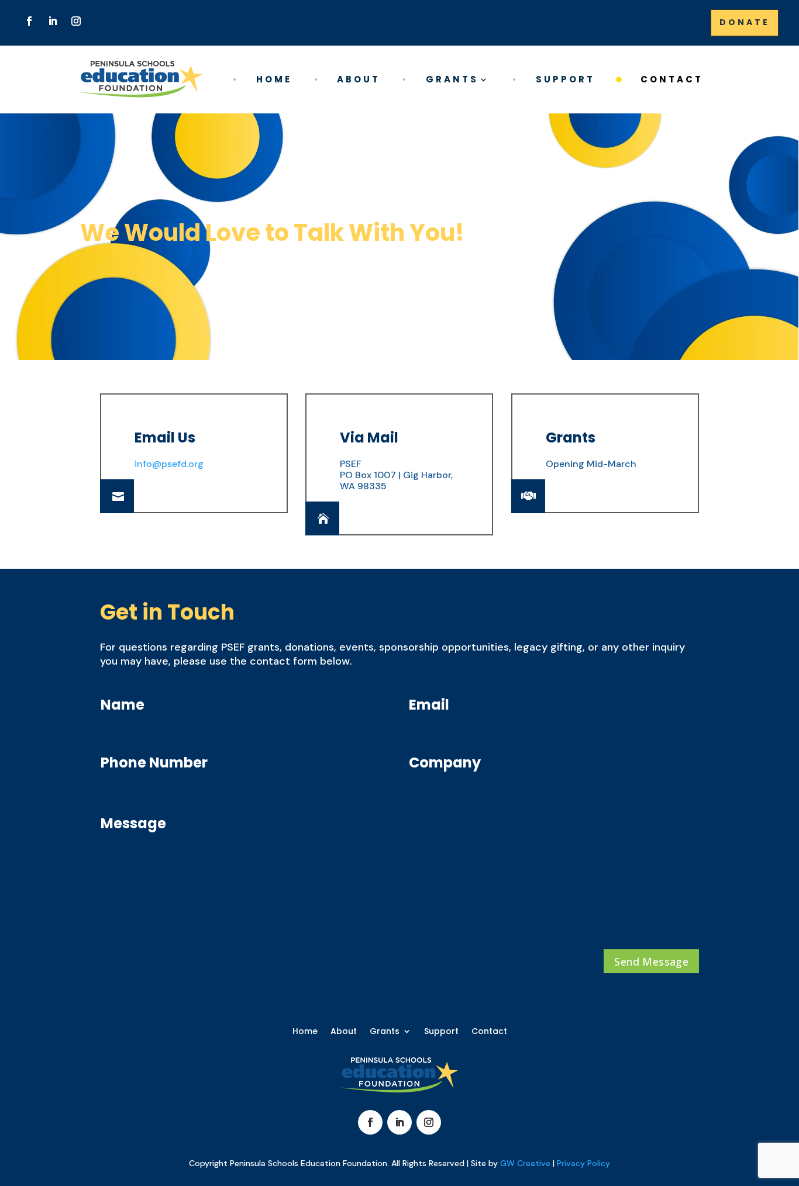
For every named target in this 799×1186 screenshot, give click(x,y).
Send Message (651, 962)
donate (744, 22)
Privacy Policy (583, 1163)
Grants (452, 79)
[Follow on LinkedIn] (52, 21)
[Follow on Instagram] (76, 21)
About (358, 79)
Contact (671, 79)
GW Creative (525, 1163)
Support (565, 79)
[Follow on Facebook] (29, 21)
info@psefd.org (169, 464)
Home (274, 79)
